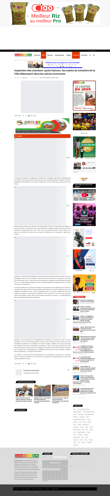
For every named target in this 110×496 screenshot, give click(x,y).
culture (84, 422)
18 (47, 476)
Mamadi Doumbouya (81, 432)
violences (83, 442)
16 (66, 474)
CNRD (87, 416)
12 (51, 474)
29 (62, 478)
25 (47, 478)
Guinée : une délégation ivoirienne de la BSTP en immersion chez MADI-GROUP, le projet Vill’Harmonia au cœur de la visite (83, 319)
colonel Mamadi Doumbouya (79, 419)
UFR (79, 442)
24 (44, 478)
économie (75, 445)
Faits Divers (84, 55)
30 (66, 478)
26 (51, 478)
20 (55, 476)
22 (62, 476)
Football (79, 424)
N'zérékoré (80, 434)
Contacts (47, 488)
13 (55, 474)
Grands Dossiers (59, 55)
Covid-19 (75, 422)
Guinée (81, 427)
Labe (87, 429)
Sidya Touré (75, 439)
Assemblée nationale (89, 414)
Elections (89, 422)
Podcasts (79, 174)
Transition (91, 439)
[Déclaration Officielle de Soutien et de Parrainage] (76, 301)
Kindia (82, 429)
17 (44, 476)
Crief (80, 422)
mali (74, 432)
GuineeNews (75, 174)
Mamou (88, 432)
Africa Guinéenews (77, 411)
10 (44, 474)
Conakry (88, 419)
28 (58, 478)
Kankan (91, 427)
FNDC (74, 424)
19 (51, 476)
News (43, 55)
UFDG (74, 442)
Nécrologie (33, 50)
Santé (87, 437)
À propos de (17, 488)
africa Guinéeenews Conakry (83, 409)
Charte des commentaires (37, 488)
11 (47, 474)
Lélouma (91, 429)
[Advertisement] (55, 38)
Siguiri (81, 439)
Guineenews (76, 427)
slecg (86, 439)
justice (86, 427)
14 (58, 474)
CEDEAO (75, 416)
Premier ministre (76, 437)
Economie (76, 55)
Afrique (74, 414)
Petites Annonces (40, 50)
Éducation (89, 442)
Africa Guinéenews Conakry (88, 411)
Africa (74, 409)
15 (62, 474)
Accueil (37, 55)
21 (58, 476)
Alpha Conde (80, 414)
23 (66, 476)
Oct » (47, 480)
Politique (68, 55)
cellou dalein (81, 416)
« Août (43, 480)
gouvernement (86, 424)
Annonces (50, 55)
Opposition (86, 434)
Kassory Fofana (76, 429)
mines (74, 434)
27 (55, 478)
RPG (83, 437)
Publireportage (17, 50)
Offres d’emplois (25, 50)
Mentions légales (26, 488)
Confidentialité (54, 488)
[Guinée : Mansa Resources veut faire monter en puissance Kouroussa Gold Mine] (76, 328)
